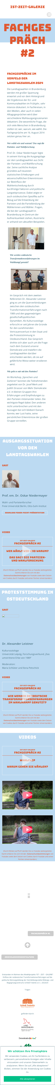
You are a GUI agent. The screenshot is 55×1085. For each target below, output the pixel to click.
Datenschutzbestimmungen (15, 575)
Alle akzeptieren (27, 1078)
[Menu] (49, 14)
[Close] (52, 1049)
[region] (27, 1065)
